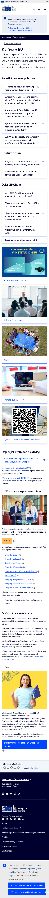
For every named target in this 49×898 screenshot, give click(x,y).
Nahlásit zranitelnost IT (11, 828)
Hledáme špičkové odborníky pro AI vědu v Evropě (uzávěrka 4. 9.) (22, 88)
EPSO (7, 541)
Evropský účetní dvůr (13, 567)
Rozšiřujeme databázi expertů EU (21, 240)
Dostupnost (7, 851)
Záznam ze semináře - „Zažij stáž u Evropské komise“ (22, 205)
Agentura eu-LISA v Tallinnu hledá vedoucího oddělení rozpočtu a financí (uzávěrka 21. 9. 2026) (21, 113)
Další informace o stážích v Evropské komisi (21, 744)
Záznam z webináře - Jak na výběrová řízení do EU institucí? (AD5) (20, 229)
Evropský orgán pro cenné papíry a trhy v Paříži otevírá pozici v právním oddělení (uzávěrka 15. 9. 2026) (22, 100)
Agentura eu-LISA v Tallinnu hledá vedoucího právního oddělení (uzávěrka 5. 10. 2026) (21, 126)
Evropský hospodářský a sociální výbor (21, 571)
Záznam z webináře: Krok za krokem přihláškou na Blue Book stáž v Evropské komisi (22, 216)
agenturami (8, 647)
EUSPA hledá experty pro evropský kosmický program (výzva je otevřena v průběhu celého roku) (22, 140)
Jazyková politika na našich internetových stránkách (23, 832)
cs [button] (33, 8)
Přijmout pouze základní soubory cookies (28, 892)
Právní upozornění (9, 846)
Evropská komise (12, 555)
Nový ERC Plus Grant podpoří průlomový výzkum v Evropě (19, 194)
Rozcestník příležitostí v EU (16, 280)
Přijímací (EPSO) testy (14, 400)
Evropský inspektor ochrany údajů (18, 583)
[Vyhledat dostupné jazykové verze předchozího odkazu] (30, 468)
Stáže (6, 360)
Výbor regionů (10, 575)
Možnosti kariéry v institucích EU (15, 468)
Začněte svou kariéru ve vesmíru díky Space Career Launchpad (20, 173)
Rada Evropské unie (13, 563)
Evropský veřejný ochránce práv (18, 579)
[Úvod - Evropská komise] (9, 8)
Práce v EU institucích (14, 320)
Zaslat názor (33, 768)
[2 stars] (6, 767)
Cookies (5, 837)
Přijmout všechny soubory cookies (26, 885)
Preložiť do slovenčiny (16, 28)
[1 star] (4, 767)
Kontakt (5, 823)
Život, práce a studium (12, 43)
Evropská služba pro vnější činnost (19, 588)
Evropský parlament (13, 559)
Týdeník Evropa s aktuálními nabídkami (22, 439)
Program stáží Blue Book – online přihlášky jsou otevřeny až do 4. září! (22, 163)
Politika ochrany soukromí (12, 842)
